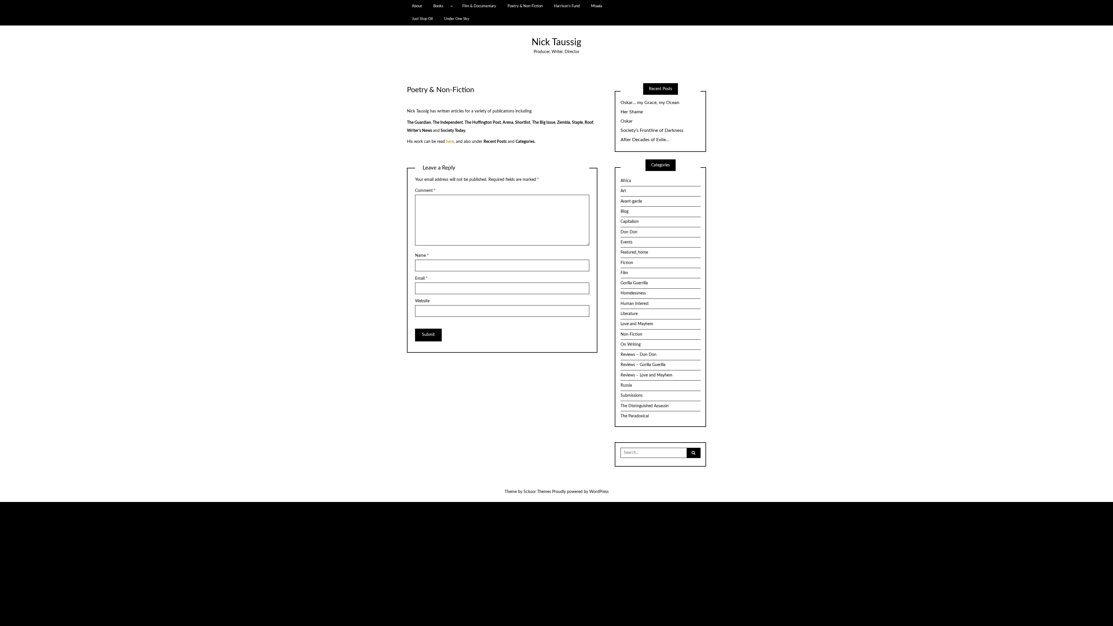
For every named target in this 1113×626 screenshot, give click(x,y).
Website (422, 301)
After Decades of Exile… (645, 139)
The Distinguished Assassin (645, 406)
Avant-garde (631, 201)
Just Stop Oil (422, 19)
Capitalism (630, 222)
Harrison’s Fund (567, 6)
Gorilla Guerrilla (634, 283)
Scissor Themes (537, 492)
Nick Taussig (556, 42)
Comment (425, 191)
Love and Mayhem (637, 324)
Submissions (632, 396)
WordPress (599, 492)
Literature (629, 314)
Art (623, 191)
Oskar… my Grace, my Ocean (650, 102)
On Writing (631, 345)
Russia (626, 385)
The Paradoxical (635, 416)
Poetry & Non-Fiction (525, 6)
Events (626, 242)
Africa (626, 181)
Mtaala (596, 6)
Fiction (627, 263)
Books (438, 6)
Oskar (627, 121)
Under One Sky (456, 19)
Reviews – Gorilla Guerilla (643, 365)
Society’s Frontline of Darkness (652, 130)
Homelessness (633, 293)
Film (624, 273)
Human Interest (635, 304)
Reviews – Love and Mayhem (646, 375)
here (450, 142)
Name (422, 256)
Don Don (629, 232)
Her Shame (632, 112)
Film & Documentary (479, 6)
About (417, 6)
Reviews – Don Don (638, 355)
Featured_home (634, 252)
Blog (624, 212)
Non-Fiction (631, 334)
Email (421, 278)
